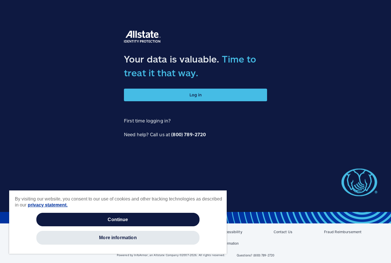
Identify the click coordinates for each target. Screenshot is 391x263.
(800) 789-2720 (188, 134)
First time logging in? (147, 120)
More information (118, 237)
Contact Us (283, 232)
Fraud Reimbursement (343, 232)
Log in (195, 94)
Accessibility (232, 232)
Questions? (256, 255)
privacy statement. (48, 204)
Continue (118, 219)
